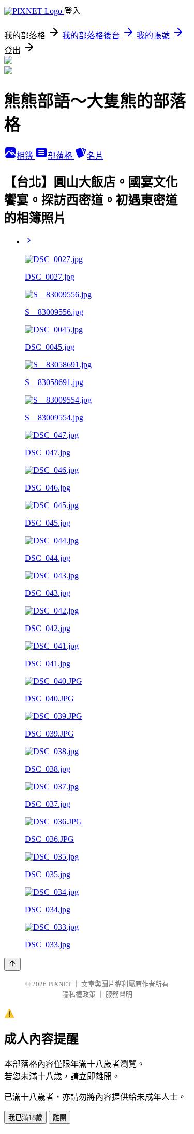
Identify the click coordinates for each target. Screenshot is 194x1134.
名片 (95, 155)
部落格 (61, 155)
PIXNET (59, 984)
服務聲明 (119, 994)
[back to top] (12, 964)
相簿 (26, 155)
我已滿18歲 (25, 1118)
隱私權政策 (79, 994)
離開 (59, 1118)
